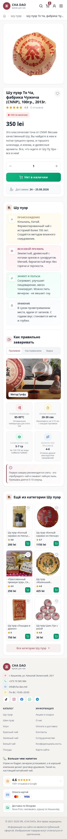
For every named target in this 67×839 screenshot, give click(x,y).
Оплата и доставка (46, 726)
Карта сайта (42, 749)
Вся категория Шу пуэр (31, 648)
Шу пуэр (16, 16)
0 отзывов (36, 107)
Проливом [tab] (14, 350)
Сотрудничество (45, 738)
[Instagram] (14, 699)
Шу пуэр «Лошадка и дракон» (19, 627)
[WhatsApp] (29, 699)
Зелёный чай (10, 738)
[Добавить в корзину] (27, 543)
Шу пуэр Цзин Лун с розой (47, 627)
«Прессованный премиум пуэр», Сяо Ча (18, 581)
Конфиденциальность (49, 743)
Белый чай (9, 743)
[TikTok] (6, 699)
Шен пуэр (8, 720)
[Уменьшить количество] (10, 166)
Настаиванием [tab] (33, 350)
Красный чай (10, 732)
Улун (6, 726)
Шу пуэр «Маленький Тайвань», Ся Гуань (47, 581)
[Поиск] (41, 6)
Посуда (7, 749)
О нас (39, 720)
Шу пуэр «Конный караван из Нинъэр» (47, 534)
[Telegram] (37, 699)
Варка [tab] (49, 350)
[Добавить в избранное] (57, 93)
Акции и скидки (45, 714)
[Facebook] (22, 699)
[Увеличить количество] (56, 166)
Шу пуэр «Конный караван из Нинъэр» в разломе (19, 534)
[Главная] (4, 15)
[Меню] (61, 6)
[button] (54, 6)
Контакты (41, 732)
